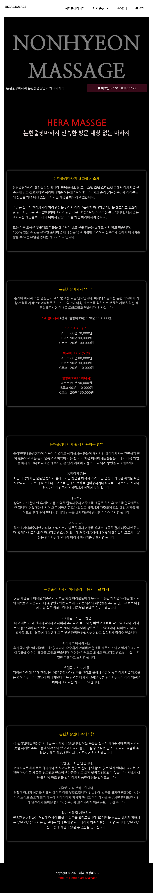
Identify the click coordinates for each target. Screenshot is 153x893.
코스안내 (122, 8)
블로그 (139, 8)
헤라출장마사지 (75, 8)
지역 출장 (99, 8)
